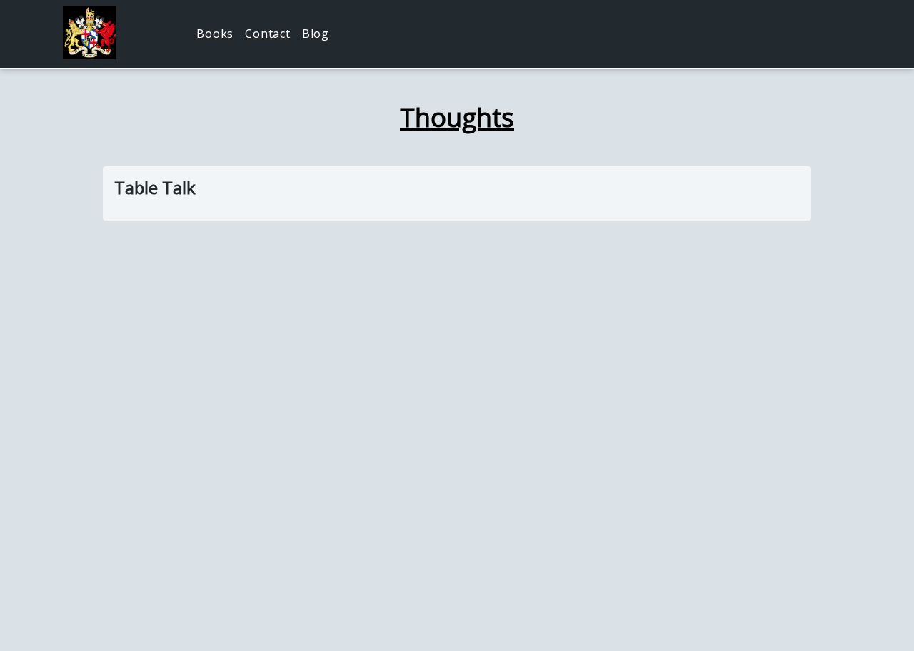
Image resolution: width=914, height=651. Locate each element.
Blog (315, 33)
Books (214, 33)
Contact (268, 33)
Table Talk (155, 187)
